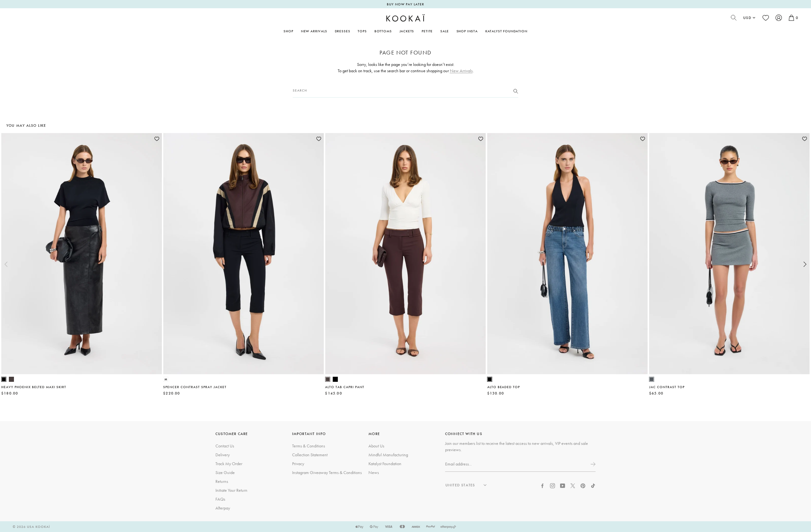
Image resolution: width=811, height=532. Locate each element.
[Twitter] (572, 485)
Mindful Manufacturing (388, 455)
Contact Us (224, 446)
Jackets (406, 31)
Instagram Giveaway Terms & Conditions (327, 472)
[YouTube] (562, 485)
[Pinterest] (582, 485)
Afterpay (222, 508)
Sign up (592, 464)
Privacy (298, 463)
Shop (288, 31)
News (373, 472)
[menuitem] (314, 31)
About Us (376, 446)
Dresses (342, 31)
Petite (427, 31)
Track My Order (228, 463)
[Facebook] (542, 485)
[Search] (515, 90)
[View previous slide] (6, 264)
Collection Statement (310, 455)
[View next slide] (805, 264)
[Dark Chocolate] (11, 379)
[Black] (3, 379)
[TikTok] (593, 485)
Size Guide (225, 472)
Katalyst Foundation (506, 31)
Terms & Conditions (308, 446)
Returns (221, 481)
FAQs (220, 499)
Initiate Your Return (231, 490)
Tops (362, 31)
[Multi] (165, 379)
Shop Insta (467, 31)
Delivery (222, 455)
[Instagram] (552, 485)
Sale (444, 31)
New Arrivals (314, 31)
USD (747, 17)
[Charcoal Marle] (651, 379)
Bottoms (383, 31)
